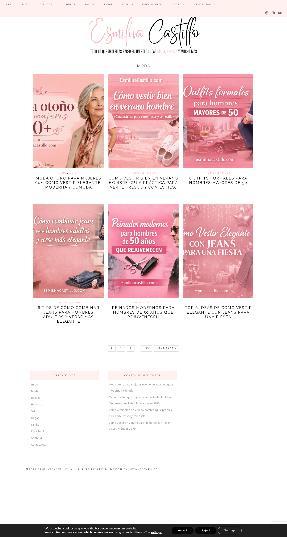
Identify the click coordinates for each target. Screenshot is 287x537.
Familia (35, 424)
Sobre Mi (36, 438)
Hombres (138, 172)
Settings (229, 530)
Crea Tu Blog (39, 431)
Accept (182, 530)
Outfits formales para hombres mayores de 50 (218, 180)
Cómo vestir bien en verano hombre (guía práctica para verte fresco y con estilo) (143, 182)
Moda (62, 172)
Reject (205, 530)
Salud (34, 411)
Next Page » (166, 348)
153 (146, 348)
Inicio (34, 384)
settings (156, 532)
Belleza (35, 398)
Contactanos (39, 444)
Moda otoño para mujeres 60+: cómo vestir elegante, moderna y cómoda (68, 182)
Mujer (74, 172)
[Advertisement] (143, 505)
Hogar (35, 418)
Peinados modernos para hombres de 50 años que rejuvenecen (143, 312)
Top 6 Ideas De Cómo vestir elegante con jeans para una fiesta (218, 312)
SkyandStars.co (143, 469)
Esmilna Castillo (143, 35)
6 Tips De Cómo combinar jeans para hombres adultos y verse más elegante (68, 314)
